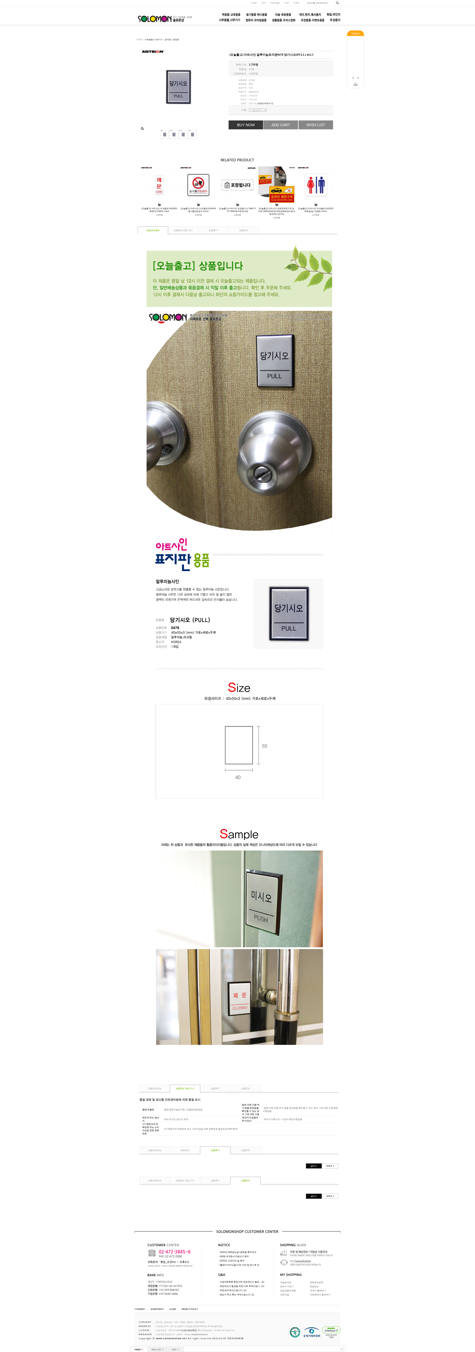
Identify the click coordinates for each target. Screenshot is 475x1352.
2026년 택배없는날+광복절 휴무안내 (238, 1252)
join (264, 2)
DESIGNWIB (236, 1338)
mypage (275, 2)
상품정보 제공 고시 (183, 230)
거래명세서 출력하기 (320, 1294)
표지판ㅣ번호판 (172, 39)
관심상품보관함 (288, 1290)
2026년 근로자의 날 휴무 (232, 1260)
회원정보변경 (316, 1282)
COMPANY (140, 1309)
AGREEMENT (157, 1309)
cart (286, 2)
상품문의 (243, 230)
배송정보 (185, 1150)
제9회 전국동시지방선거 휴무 (234, 1256)
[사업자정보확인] (189, 1330)
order (296, 2)
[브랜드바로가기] (265, 103)
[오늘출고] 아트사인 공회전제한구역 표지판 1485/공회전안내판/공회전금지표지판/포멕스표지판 (276, 211)
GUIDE (172, 1309)
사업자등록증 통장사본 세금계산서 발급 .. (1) (242, 1282)
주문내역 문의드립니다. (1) (233, 1290)
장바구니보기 (287, 1286)
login (254, 2)
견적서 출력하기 (318, 1290)
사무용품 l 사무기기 (154, 39)
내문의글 (284, 1294)
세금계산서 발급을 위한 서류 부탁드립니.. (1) (242, 1286)
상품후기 (213, 230)
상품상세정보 (153, 230)
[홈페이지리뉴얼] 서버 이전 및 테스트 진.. (240, 1265)
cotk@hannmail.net (199, 1334)
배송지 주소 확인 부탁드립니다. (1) (237, 1294)
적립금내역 (285, 1282)
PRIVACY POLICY (190, 1309)
